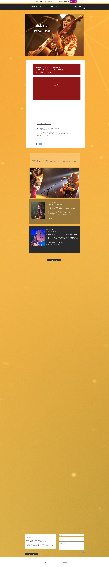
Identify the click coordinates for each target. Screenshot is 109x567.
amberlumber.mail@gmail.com (32, 545)
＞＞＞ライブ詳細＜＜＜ (44, 124)
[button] (84, 8)
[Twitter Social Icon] (40, 144)
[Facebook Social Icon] (37, 144)
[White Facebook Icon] (78, 7)
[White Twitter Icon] (76, 7)
